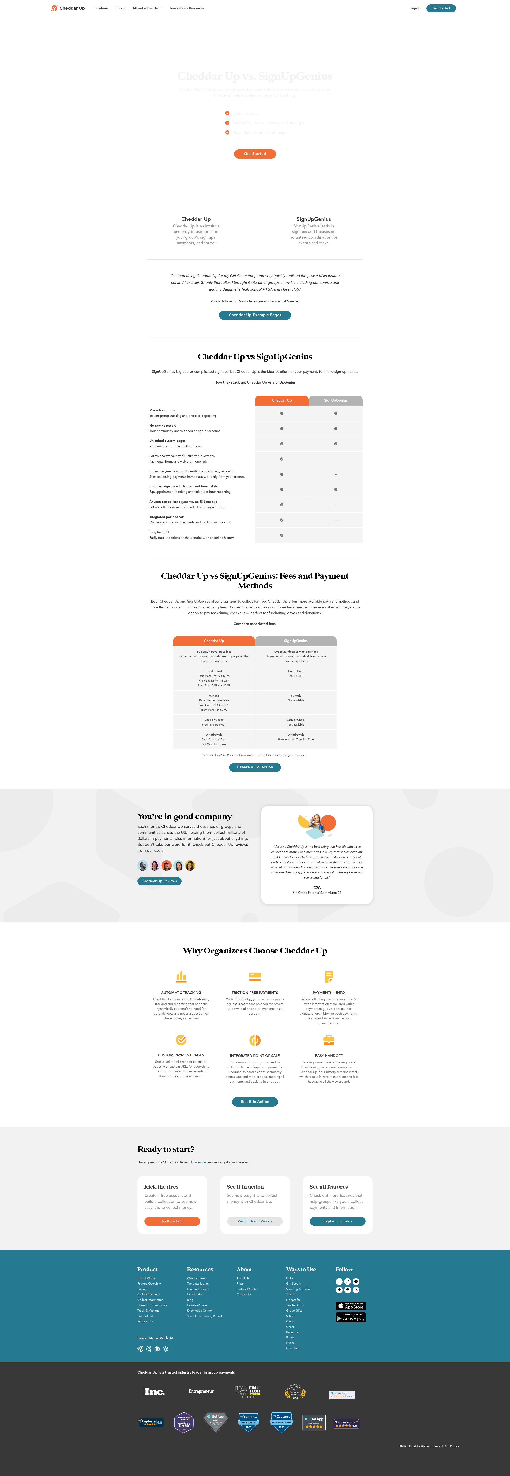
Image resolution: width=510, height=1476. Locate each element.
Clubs (290, 1321)
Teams (290, 1294)
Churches (292, 1348)
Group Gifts (294, 1310)
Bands (290, 1337)
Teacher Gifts (295, 1305)
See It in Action (255, 1102)
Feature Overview (149, 1283)
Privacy (454, 1446)
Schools (291, 1316)
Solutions (101, 8)
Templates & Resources (187, 8)
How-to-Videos (197, 1305)
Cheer (290, 1327)
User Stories (195, 1294)
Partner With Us (247, 1289)
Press (240, 1283)
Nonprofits (293, 1300)
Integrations (145, 1321)
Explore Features (338, 1221)
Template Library (198, 1283)
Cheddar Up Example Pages (255, 315)
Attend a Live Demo (148, 8)
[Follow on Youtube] (356, 1281)
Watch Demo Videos (255, 1221)
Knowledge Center (199, 1310)
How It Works (146, 1278)
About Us (243, 1278)
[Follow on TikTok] (339, 1290)
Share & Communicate (152, 1305)
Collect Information (150, 1300)
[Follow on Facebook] (339, 1281)
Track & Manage (148, 1310)
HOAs (290, 1343)
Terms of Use (441, 1446)
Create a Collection (255, 767)
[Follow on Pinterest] (347, 1290)
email (202, 1162)
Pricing (120, 8)
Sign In (415, 8)
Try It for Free (172, 1221)
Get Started (441, 8)
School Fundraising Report (204, 1316)
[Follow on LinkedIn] (356, 1290)
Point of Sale (145, 1316)
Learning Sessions (198, 1289)
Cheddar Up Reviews (159, 881)
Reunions (292, 1332)
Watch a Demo (197, 1278)
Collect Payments (149, 1294)
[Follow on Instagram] (347, 1281)
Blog (190, 1300)
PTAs (289, 1278)
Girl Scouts (293, 1283)
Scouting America (298, 1289)
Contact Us (244, 1294)
